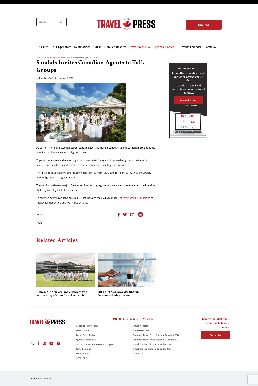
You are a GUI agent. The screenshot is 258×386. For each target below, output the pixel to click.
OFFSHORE (81, 358)
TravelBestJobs (83, 348)
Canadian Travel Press (87, 325)
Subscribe (203, 24)
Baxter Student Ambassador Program (95, 344)
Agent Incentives (59, 58)
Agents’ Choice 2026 (86, 339)
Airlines (43, 47)
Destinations (82, 47)
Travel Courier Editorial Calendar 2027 (152, 348)
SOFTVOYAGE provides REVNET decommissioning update (119, 293)
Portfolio (210, 47)
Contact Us (138, 353)
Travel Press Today (85, 335)
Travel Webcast (140, 325)
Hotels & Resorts (115, 47)
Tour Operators (61, 47)
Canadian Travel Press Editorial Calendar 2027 (156, 339)
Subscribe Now (188, 99)
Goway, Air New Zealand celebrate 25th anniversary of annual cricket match (61, 293)
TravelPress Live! (141, 330)
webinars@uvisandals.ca (136, 197)
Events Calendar (191, 47)
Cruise (97, 47)
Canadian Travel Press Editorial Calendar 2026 (156, 335)
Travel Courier (83, 330)
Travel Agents (47, 58)
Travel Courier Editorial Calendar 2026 (152, 344)
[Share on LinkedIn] (132, 214)
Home (38, 58)
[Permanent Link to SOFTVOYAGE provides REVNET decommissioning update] (127, 270)
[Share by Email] (140, 214)
